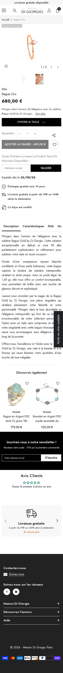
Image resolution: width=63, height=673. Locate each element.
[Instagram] (16, 591)
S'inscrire (51, 458)
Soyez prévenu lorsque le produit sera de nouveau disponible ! (29, 158)
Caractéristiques (33, 226)
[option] (31, 47)
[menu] (4, 10)
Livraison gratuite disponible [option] (31, 3)
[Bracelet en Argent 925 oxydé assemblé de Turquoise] (46, 394)
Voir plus (40, 114)
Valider (46, 168)
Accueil (5, 19)
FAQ (51, 226)
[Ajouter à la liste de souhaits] (54, 144)
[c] (57, 521)
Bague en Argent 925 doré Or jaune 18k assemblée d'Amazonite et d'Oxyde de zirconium (16, 418)
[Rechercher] (15, 11)
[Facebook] (7, 591)
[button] (51, 67)
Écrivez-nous (16, 574)
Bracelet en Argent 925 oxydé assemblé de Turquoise (47, 418)
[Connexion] (49, 10)
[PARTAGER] (52, 135)
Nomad (16, 412)
